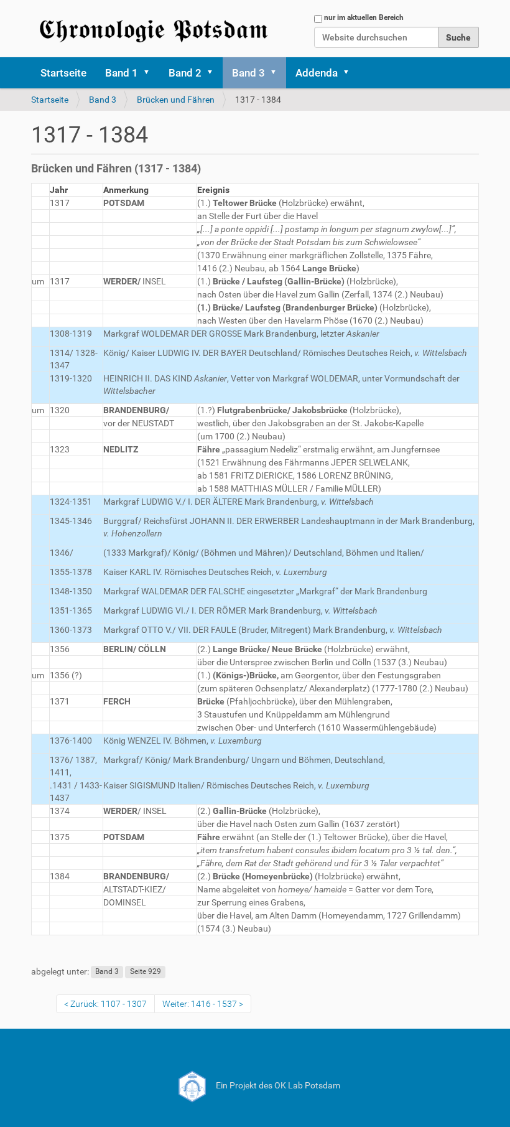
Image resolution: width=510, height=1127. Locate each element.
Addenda (316, 73)
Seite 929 (145, 972)
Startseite (63, 73)
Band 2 (185, 73)
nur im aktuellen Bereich (364, 17)
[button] (150, 72)
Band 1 (121, 73)
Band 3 (248, 73)
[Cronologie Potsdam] (155, 28)
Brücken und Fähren (176, 100)
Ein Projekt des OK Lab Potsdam (277, 1085)
